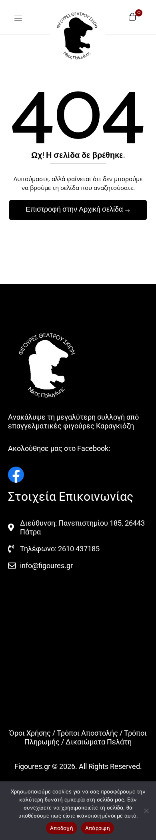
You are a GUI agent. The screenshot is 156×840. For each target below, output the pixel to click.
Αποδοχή (61, 828)
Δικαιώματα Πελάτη (99, 742)
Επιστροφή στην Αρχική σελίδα (75, 210)
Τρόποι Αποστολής (87, 733)
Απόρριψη (97, 828)
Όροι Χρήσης (30, 733)
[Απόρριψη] (146, 811)
